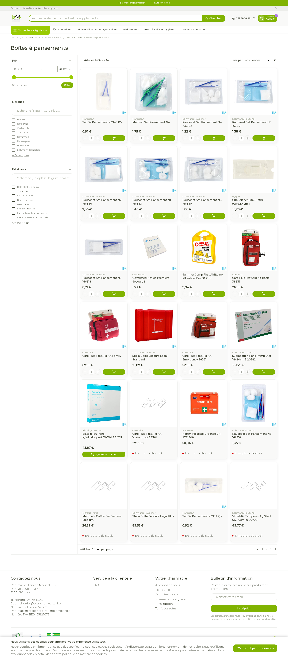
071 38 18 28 (35, 599)
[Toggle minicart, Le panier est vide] (261, 18)
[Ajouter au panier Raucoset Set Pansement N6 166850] (214, 216)
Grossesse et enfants (193, 29)
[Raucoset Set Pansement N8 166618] (253, 403)
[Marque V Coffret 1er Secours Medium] (103, 485)
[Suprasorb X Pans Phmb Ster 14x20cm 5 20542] (253, 325)
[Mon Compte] (254, 18)
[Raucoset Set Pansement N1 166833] (153, 169)
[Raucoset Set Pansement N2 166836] (103, 169)
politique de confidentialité (260, 619)
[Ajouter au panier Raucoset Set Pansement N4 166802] (214, 138)
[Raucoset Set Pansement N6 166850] (203, 169)
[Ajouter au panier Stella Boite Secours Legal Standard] (164, 372)
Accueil (15, 37)
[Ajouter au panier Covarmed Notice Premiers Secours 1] (164, 294)
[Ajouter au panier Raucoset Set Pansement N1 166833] (164, 216)
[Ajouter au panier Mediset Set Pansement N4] (164, 138)
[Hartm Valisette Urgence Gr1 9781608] (203, 403)
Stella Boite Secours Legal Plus (153, 516)
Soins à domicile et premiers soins (42, 37)
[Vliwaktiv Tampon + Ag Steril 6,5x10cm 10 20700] (253, 485)
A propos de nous (167, 585)
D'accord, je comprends (255, 648)
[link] (258, 549)
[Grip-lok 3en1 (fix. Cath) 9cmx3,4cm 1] (253, 169)
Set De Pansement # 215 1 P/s (202, 516)
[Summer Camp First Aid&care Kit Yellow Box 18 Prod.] (203, 247)
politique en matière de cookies (84, 654)
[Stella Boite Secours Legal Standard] (153, 325)
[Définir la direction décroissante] (275, 60)
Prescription (50, 8)
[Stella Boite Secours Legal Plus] (153, 485)
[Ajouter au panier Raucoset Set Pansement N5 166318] (114, 294)
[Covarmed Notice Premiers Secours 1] (153, 247)
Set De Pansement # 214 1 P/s (102, 122)
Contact (15, 8)
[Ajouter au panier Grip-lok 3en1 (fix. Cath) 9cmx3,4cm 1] (263, 216)
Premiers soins (74, 37)
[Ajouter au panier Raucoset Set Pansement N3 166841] (263, 138)
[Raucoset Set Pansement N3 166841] (253, 91)
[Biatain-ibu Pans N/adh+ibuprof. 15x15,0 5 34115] (103, 403)
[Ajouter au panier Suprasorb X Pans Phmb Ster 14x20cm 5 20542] (263, 372)
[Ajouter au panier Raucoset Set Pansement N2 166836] (114, 216)
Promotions (64, 29)
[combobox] (115, 18)
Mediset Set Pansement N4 (151, 122)
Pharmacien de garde (170, 599)
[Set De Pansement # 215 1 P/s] (203, 485)
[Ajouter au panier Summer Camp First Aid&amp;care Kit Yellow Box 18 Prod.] (214, 294)
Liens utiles (163, 589)
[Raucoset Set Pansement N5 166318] (103, 247)
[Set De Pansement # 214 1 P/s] (103, 91)
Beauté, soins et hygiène (159, 29)
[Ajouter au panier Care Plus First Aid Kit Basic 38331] (263, 294)
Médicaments (130, 29)
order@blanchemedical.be (42, 603)
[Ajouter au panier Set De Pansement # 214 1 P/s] (114, 138)
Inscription (244, 608)
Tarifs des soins (165, 608)
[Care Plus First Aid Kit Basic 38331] (253, 247)
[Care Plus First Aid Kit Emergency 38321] (203, 325)
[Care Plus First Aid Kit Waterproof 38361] (153, 403)
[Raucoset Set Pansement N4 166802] (203, 91)
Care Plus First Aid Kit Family (101, 355)
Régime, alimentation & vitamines (96, 29)
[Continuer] (275, 549)
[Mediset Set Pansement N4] (153, 91)
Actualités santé (31, 8)
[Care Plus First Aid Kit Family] (103, 325)
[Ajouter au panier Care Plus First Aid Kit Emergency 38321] (214, 372)
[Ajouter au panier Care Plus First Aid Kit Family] (114, 372)
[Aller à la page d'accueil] (16, 18)
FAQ (96, 585)
